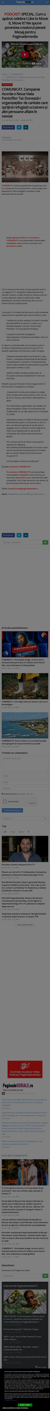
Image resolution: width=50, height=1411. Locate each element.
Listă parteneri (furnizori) (10, 1400)
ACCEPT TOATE (25, 1405)
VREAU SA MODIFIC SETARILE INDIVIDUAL (15, 1408)
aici (37, 1385)
